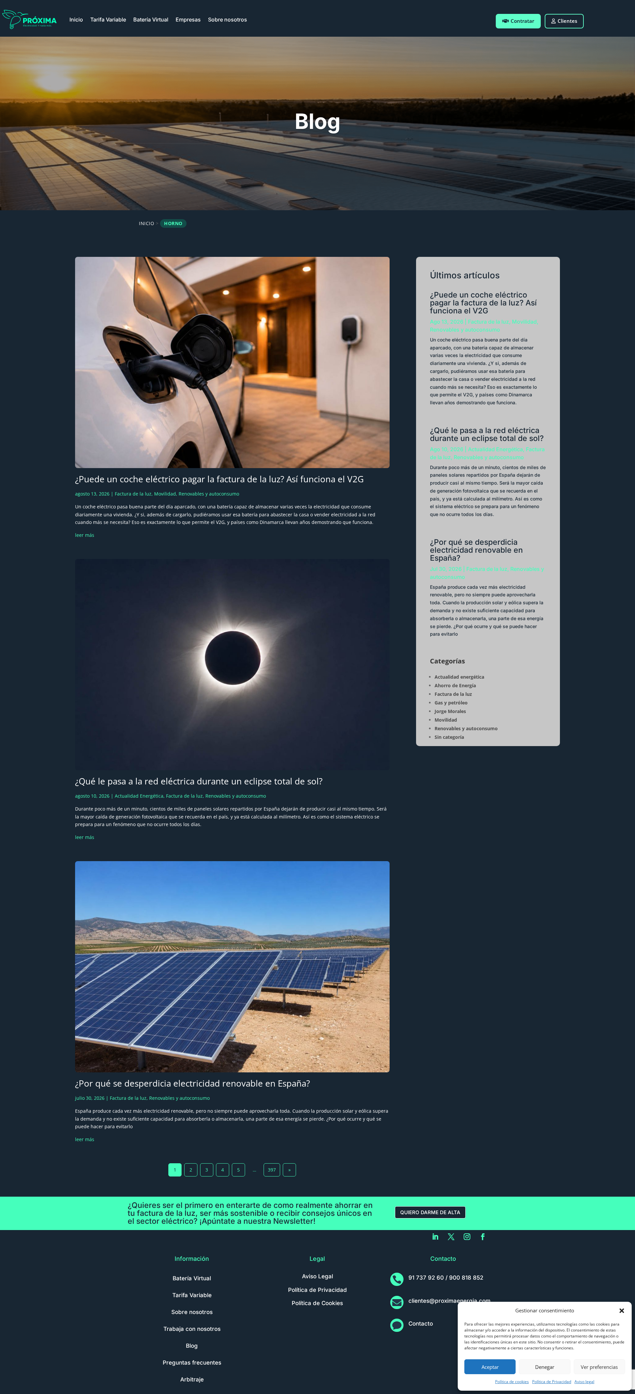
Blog (192, 1345)
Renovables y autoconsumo (209, 494)
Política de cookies (512, 1381)
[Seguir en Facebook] (482, 1236)
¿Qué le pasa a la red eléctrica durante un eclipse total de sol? (198, 781)
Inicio (76, 19)
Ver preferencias (599, 1367)
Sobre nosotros (227, 19)
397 (272, 1170)
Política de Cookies (317, 1303)
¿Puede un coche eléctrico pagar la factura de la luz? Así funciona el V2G (219, 479)
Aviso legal (584, 1381)
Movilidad (165, 494)
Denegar (544, 1367)
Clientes (567, 21)
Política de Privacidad (551, 1381)
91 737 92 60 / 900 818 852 (445, 1277)
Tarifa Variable (108, 19)
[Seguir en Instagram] (467, 1236)
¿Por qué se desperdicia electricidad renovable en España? (192, 1083)
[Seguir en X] (451, 1236)
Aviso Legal (317, 1276)
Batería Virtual (150, 19)
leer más (84, 535)
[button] (621, 1310)
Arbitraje (192, 1379)
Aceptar (490, 1367)
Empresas (188, 19)
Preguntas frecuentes (192, 1362)
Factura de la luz (133, 494)
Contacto (420, 1323)
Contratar (522, 21)
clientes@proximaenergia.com (449, 1300)
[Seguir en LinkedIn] (435, 1236)
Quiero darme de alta (430, 1212)
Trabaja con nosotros (192, 1329)
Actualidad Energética (139, 796)
